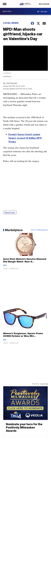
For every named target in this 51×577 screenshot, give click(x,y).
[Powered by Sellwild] (44, 384)
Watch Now (43, 4)
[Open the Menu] (4, 4)
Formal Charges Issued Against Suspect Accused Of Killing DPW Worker (25, 138)
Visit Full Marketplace (39, 230)
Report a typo (10, 212)
